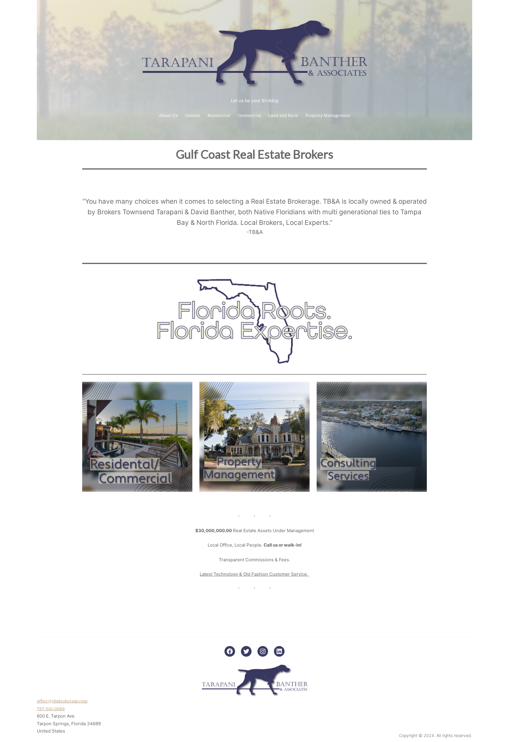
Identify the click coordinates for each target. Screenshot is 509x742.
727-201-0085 (51, 708)
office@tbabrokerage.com (62, 701)
